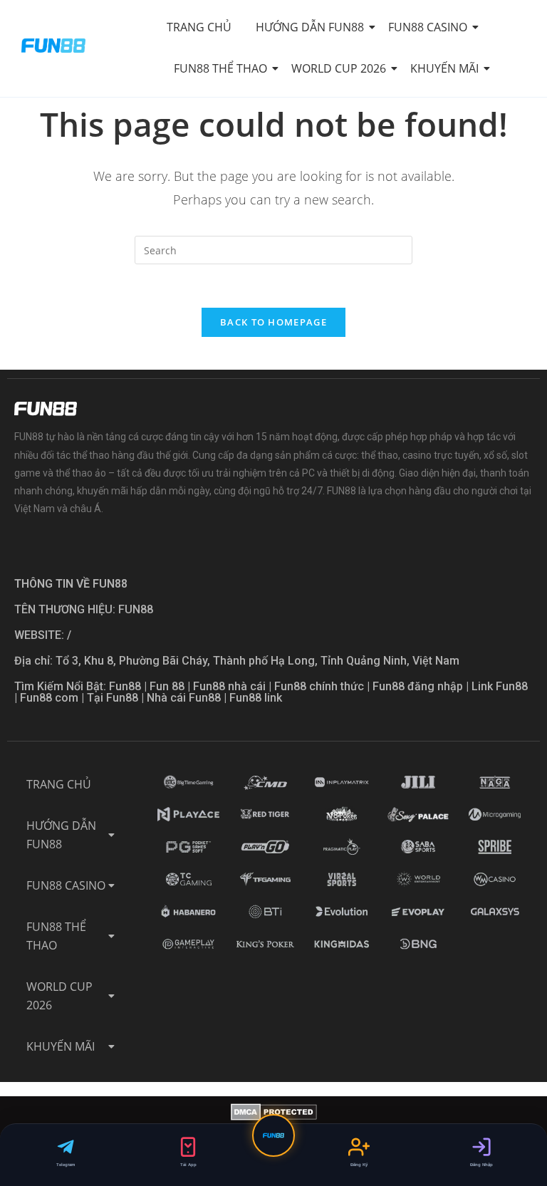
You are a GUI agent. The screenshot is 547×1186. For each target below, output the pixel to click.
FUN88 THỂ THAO (220, 68)
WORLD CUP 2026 (338, 68)
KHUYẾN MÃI (444, 68)
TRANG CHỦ (199, 27)
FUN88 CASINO (427, 27)
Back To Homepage (273, 322)
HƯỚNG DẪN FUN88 (310, 27)
